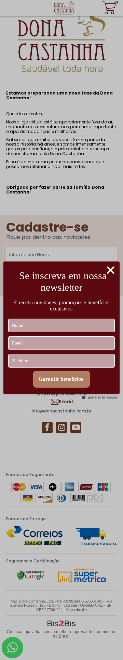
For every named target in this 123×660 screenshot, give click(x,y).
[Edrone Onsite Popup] (61, 330)
